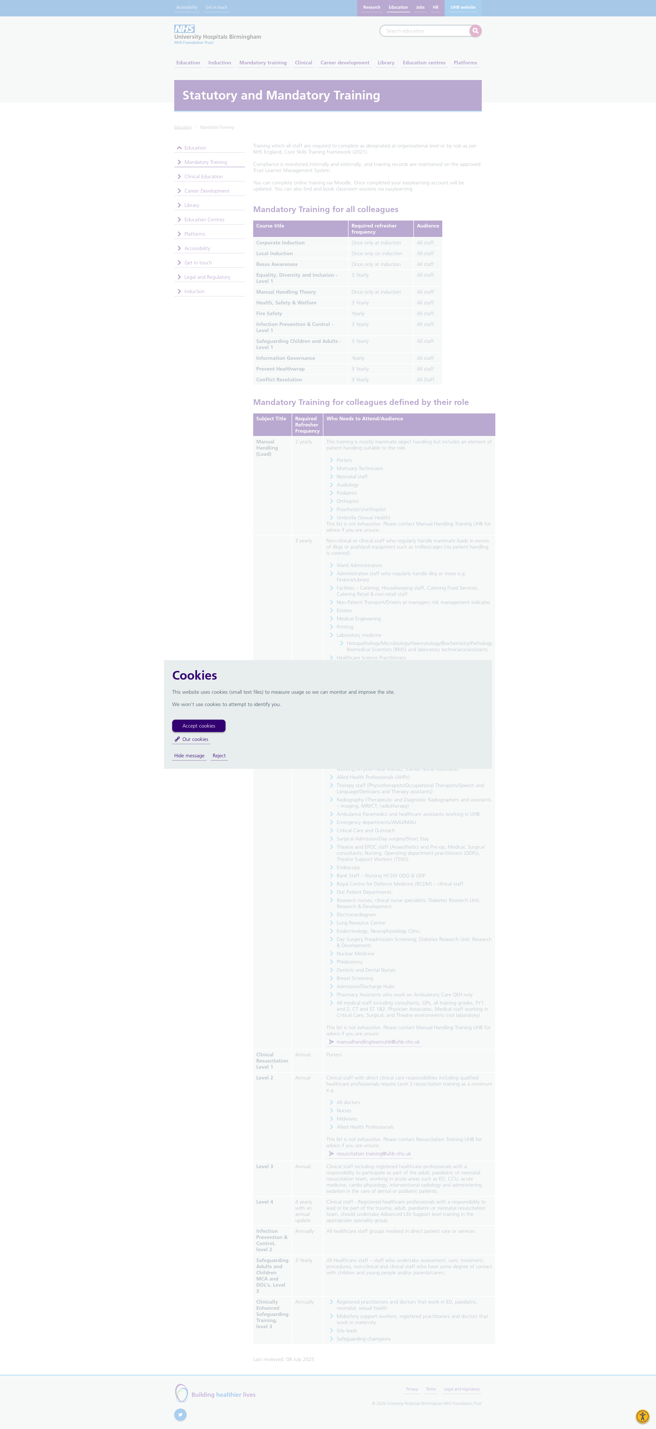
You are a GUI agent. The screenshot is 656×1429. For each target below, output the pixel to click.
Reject (219, 755)
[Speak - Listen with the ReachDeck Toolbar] (643, 1416)
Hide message (189, 755)
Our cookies (195, 739)
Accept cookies (198, 726)
